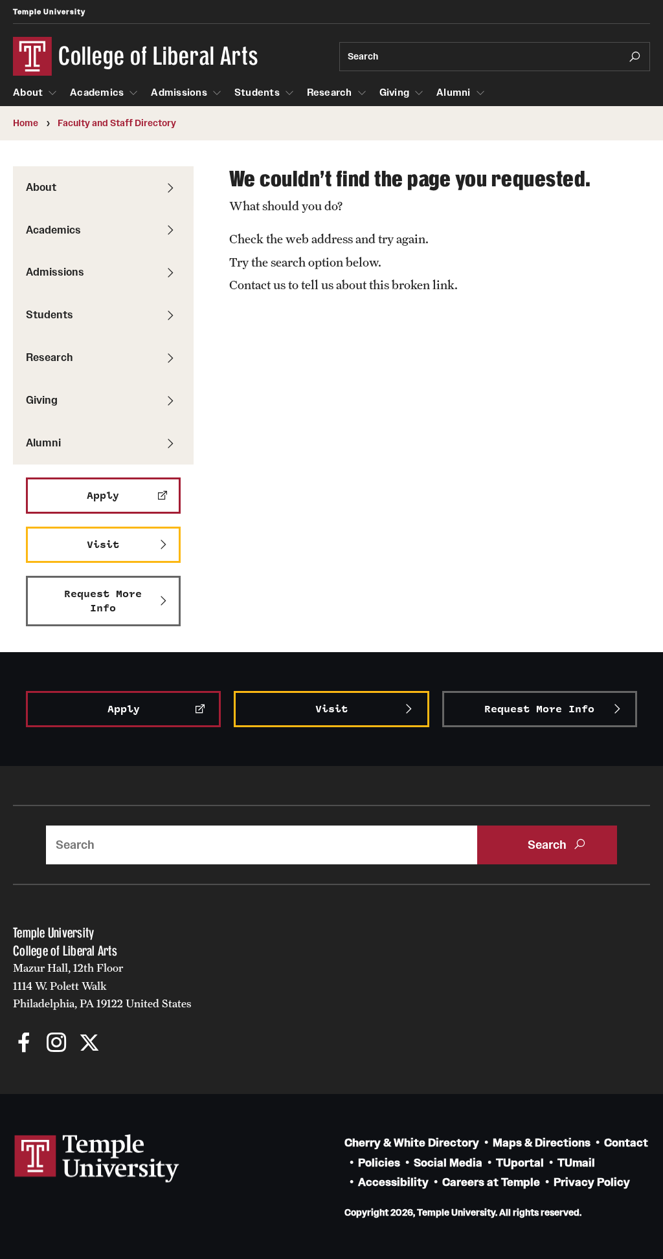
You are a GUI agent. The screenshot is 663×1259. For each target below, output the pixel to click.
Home (25, 123)
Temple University (49, 11)
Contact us (257, 285)
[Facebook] (24, 1044)
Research (329, 92)
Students (257, 92)
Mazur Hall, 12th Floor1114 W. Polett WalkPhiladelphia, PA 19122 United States (102, 985)
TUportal (520, 1163)
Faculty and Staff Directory (117, 123)
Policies (379, 1163)
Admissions (179, 92)
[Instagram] (56, 1044)
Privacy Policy (592, 1182)
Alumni (453, 92)
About (28, 92)
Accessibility (393, 1182)
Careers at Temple (491, 1182)
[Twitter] (89, 1044)
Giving (394, 92)
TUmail (576, 1163)
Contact (626, 1143)
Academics (97, 92)
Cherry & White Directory (411, 1143)
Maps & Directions (541, 1143)
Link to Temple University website (97, 1159)
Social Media (448, 1163)
